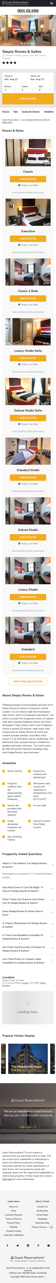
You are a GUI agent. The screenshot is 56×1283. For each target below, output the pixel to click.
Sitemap (13, 1227)
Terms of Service (14, 1218)
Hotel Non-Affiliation (14, 1235)
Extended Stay (42, 1222)
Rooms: (7, 86)
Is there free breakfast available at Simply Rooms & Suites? (22, 937)
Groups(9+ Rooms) (31, 111)
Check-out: (35, 76)
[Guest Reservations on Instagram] (28, 1245)
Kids (41, 86)
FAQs (13, 1210)
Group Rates (42, 1214)
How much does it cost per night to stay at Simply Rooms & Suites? (22, 889)
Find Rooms (28, 98)
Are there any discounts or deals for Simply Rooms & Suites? (23, 948)
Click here (7, 1179)
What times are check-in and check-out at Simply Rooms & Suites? (23, 901)
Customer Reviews (14, 1214)
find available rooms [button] (28, 681)
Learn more (7, 122)
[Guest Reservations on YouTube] (47, 1245)
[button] (3, 30)
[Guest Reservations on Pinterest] (38, 1245)
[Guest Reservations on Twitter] (18, 1245)
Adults (25, 86)
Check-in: (8, 76)
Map (16, 111)
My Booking (42, 1210)
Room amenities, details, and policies (28, 192)
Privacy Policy (13, 1222)
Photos (5, 111)
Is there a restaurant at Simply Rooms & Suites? (24, 925)
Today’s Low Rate (29, 185)
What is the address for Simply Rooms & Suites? (24, 865)
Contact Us (42, 1206)
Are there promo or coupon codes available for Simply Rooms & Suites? (23, 960)
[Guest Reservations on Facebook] (9, 1245)
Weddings (49, 111)
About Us (13, 1206)
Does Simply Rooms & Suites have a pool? (22, 913)
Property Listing (13, 1231)
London (25, 983)
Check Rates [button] (28, 179)
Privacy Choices (39, 1227)
